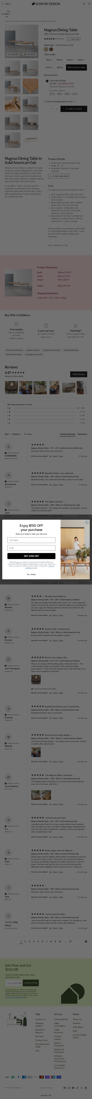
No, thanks (31, 574)
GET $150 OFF (31, 556)
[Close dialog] (87, 522)
